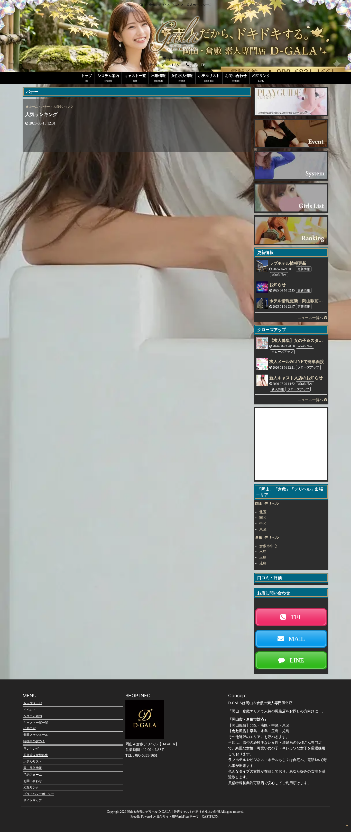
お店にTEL (199, 65)
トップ (86, 76)
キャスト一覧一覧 (35, 722)
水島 (262, 552)
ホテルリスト (209, 76)
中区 (262, 524)
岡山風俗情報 (32, 768)
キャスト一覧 (135, 76)
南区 (262, 518)
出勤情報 (158, 76)
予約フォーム (32, 774)
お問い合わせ (236, 76)
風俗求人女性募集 (35, 755)
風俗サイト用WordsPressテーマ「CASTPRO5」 (188, 816)
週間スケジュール (35, 735)
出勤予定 (29, 728)
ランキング (31, 748)
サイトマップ (32, 800)
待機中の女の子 (34, 741)
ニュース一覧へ (311, 318)
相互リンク (261, 76)
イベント (29, 709)
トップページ (32, 703)
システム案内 (108, 76)
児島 (262, 563)
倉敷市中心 (268, 546)
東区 (262, 529)
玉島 (262, 557)
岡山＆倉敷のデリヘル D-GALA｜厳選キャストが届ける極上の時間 (173, 811)
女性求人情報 (182, 76)
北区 (262, 512)
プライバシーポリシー (38, 794)
